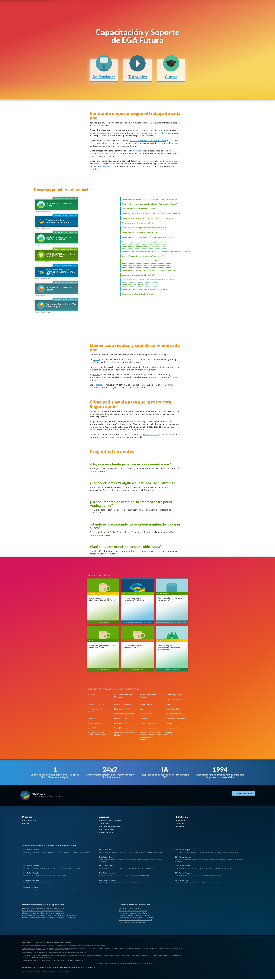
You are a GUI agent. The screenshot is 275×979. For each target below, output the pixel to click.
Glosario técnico (107, 830)
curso (95, 367)
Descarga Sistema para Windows (48, 967)
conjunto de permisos (108, 437)
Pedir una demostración (243, 793)
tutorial (96, 359)
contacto (161, 411)
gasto (109, 166)
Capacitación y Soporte (110, 821)
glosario (106, 143)
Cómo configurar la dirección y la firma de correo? (102, 647)
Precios (25, 824)
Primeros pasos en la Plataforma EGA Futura (134, 599)
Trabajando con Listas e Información (147, 140)
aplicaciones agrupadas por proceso (107, 133)
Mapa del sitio (90, 967)
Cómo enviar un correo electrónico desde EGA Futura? (102, 599)
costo (102, 166)
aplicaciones (99, 384)
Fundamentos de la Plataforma (155, 133)
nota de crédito (144, 166)
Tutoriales (104, 824)
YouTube (180, 824)
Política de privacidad (29, 967)
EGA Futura (38, 794)
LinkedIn (180, 827)
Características (29, 821)
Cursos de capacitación (110, 827)
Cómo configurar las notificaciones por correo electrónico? (169, 648)
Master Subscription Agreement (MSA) (72, 967)
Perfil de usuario (151, 434)
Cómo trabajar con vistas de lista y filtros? (170, 599)
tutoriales (136, 150)
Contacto (180, 821)
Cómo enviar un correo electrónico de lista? (133, 647)
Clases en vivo (106, 833)
